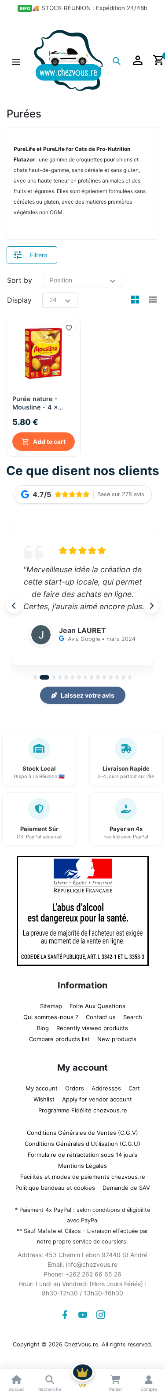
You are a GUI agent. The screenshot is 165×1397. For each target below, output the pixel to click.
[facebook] (64, 1314)
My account (42, 1088)
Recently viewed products (92, 1027)
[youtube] (82, 1314)
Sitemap (51, 1005)
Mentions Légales (82, 1165)
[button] (16, 60)
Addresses (106, 1088)
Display (19, 300)
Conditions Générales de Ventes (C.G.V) (82, 1132)
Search (132, 1016)
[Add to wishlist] (69, 328)
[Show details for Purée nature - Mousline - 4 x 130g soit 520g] (43, 353)
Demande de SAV (126, 1187)
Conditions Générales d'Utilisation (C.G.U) (82, 1143)
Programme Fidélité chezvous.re (82, 1110)
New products (116, 1038)
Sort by (19, 280)
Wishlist (44, 1099)
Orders (74, 1088)
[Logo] (68, 59)
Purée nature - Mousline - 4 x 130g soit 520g (35, 403)
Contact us (101, 1016)
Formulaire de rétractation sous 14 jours (82, 1154)
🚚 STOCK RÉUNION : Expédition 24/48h (89, 7)
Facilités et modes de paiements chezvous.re (82, 1176)
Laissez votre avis (87, 695)
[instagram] (100, 1314)
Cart (134, 1088)
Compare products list (59, 1038)
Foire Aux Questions (97, 1005)
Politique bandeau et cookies (55, 1187)
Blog (43, 1027)
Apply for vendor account (97, 1099)
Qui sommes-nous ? (50, 1016)
